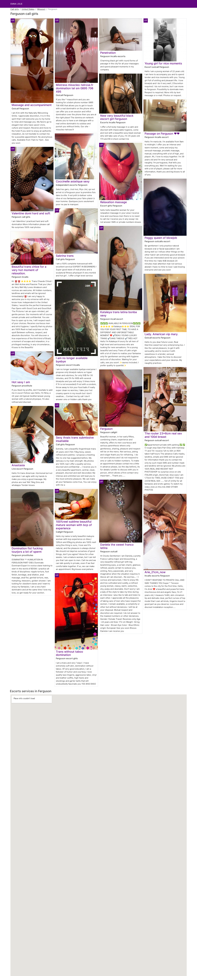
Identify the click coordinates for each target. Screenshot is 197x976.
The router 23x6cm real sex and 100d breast (163, 435)
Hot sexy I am (21, 382)
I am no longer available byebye (72, 359)
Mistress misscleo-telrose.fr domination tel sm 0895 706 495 (74, 88)
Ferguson (106, 428)
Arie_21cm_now (155, 572)
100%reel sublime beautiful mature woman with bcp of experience (74, 525)
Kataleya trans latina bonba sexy (118, 313)
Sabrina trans (65, 255)
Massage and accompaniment (32, 105)
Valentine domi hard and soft (31, 213)
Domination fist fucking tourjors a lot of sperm (27, 550)
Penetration (108, 52)
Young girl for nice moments (163, 63)
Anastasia (18, 465)
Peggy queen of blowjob (161, 237)
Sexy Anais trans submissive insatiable (75, 439)
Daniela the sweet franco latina (117, 546)
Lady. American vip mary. (161, 334)
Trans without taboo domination (69, 653)
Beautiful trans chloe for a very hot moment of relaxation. (29, 270)
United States (28, 9)
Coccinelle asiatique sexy (73, 181)
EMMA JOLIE (16, 4)
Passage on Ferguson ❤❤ (162, 133)
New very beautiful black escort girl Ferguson (116, 117)
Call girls (14, 9)
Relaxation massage (113, 202)
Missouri (41, 9)
